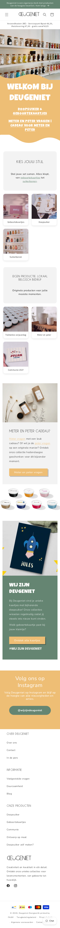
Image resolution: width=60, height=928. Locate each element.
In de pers (12, 757)
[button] (6, 14)
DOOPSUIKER (28, 109)
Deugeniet (23, 913)
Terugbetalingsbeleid (26, 917)
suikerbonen (30, 181)
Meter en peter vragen (28, 472)
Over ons (12, 742)
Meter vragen (17, 438)
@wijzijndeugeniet (30, 710)
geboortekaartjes (30, 177)
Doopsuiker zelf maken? (20, 844)
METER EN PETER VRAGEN (29, 121)
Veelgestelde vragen (18, 778)
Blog (9, 793)
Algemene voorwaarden (22, 922)
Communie (13, 829)
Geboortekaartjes (16, 822)
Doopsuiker (13, 814)
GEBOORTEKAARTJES (30, 113)
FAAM (11, 917)
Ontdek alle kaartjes (27, 640)
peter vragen (42, 443)
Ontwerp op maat (17, 837)
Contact (11, 750)
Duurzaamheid (15, 786)
